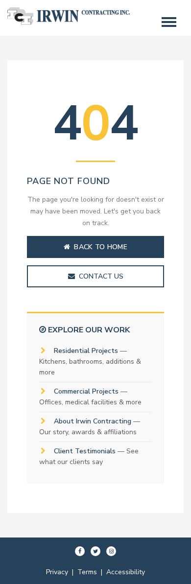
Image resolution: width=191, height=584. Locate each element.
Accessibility (125, 572)
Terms (87, 572)
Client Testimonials (85, 451)
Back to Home (100, 247)
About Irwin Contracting (92, 421)
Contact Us (101, 276)
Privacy (57, 572)
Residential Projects (86, 350)
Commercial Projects (86, 391)
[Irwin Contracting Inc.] (68, 22)
